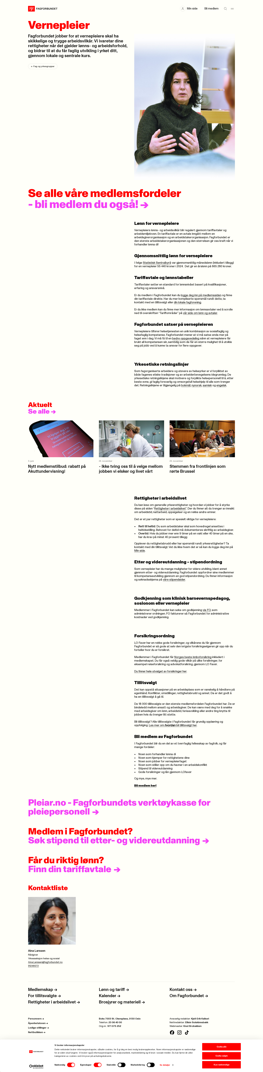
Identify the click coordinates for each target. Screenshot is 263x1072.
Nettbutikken (36, 1032)
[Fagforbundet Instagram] (179, 1032)
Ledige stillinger (38, 1028)
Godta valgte (221, 1056)
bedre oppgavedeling (185, 338)
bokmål (186, 385)
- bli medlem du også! (88, 204)
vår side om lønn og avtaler (200, 313)
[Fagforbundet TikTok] (186, 1032)
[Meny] (232, 8)
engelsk (221, 385)
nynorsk (197, 385)
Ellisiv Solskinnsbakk (196, 1022)
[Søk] (225, 8)
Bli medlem (211, 8)
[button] (190, 8)
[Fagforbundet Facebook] (172, 1032)
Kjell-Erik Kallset (200, 1019)
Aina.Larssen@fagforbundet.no (45, 962)
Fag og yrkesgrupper (43, 66)
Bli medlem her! (145, 785)
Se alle (42, 411)
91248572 (33, 966)
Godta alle (221, 1047)
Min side (139, 550)
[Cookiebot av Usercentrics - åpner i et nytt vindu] (36, 1067)
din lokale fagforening (187, 302)
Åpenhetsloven (38, 1023)
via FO (207, 610)
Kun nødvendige (221, 1064)
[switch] (98, 1065)
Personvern (36, 1019)
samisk (207, 385)
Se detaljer (165, 1065)
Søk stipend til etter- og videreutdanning (114, 840)
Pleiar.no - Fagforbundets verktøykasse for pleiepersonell (119, 807)
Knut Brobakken (192, 1026)
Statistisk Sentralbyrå (157, 262)
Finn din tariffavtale (69, 869)
